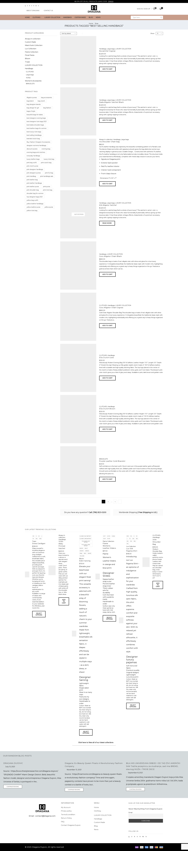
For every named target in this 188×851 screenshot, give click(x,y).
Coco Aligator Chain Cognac (111, 308)
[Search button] (161, 17)
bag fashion (47, 108)
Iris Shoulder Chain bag (109, 142)
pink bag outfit (32, 162)
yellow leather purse (33, 207)
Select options (39, 614)
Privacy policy (66, 811)
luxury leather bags (33, 159)
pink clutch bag (46, 162)
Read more (107, 223)
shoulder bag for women (35, 193)
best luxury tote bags (34, 132)
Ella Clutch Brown (107, 409)
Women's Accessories (33, 81)
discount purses (32, 149)
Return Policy (66, 818)
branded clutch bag (33, 138)
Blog (91, 17)
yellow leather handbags (35, 204)
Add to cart (107, 69)
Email (130, 812)
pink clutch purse (32, 166)
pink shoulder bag (33, 190)
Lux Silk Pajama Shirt (131, 550)
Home (27, 17)
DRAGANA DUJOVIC (13, 763)
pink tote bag (47, 190)
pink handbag (31, 176)
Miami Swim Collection (33, 45)
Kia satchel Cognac (107, 51)
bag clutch (41, 101)
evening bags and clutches (36, 152)
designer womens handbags (36, 145)
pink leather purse (33, 186)
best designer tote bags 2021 (37, 121)
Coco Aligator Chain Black (110, 256)
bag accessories (46, 97)
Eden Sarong (85, 561)
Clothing (36, 17)
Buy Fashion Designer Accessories (38, 142)
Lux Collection (30, 49)
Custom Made (80, 17)
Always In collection (106, 139)
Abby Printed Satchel (62, 546)
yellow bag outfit (32, 200)
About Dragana (32, 10)
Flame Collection (31, 52)
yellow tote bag (32, 210)
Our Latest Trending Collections (40, 529)
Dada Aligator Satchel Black (111, 102)
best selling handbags (34, 135)
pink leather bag (32, 180)
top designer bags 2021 (35, 197)
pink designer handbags (35, 169)
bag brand (30, 101)
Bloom (27, 58)
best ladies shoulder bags (35, 125)
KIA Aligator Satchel (108, 205)
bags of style (31, 111)
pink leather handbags (34, 183)
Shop (96, 23)
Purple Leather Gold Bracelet (112, 461)
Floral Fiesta (29, 55)
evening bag (46, 149)
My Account (65, 807)
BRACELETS (103, 459)
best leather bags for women (37, 128)
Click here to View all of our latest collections (95, 742)
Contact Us (48, 10)
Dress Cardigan (38, 543)
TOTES (28, 78)
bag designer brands (34, 104)
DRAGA (110, 1)
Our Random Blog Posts (17, 756)
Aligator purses (32, 97)
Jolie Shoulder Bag (157, 542)
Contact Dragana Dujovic (71, 825)
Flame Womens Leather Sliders (109, 546)
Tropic (27, 62)
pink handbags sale (46, 176)
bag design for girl (33, 108)
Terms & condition (68, 814)
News (98, 17)
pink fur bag (49, 173)
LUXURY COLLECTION (52, 17)
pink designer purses (34, 173)
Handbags (67, 17)
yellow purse (49, 207)
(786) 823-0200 (99, 512)
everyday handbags (33, 156)
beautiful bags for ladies (35, 115)
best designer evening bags (36, 118)
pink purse (46, 186)
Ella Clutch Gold (106, 357)
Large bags (111, 49)
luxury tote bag (49, 159)
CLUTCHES (103, 305)
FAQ (62, 822)
